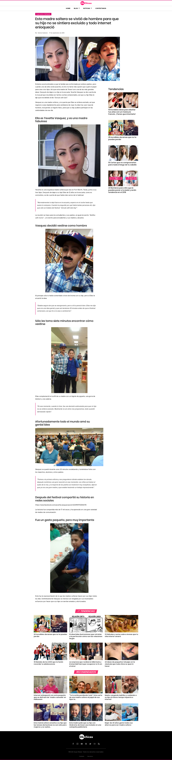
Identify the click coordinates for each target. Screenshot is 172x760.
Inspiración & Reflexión (43, 14)
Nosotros (90, 756)
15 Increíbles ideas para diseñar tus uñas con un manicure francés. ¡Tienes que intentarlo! (122, 112)
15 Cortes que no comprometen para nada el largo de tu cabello (122, 163)
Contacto (81, 756)
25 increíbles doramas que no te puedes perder (122, 138)
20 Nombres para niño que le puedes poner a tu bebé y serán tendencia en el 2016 (122, 190)
